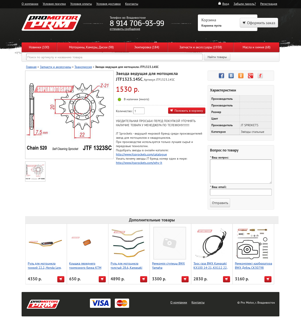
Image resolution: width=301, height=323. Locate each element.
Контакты (131, 4)
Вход (225, 4)
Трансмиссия (83, 67)
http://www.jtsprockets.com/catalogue (141, 154)
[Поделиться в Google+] (250, 75)
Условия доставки (108, 4)
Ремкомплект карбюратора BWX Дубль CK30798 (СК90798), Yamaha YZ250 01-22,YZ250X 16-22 (253, 269)
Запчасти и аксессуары (55, 67)
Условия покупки (54, 4)
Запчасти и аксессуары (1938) (200, 47)
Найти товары (217, 57)
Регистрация (268, 4)
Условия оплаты (81, 4)
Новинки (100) (39, 47)
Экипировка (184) (146, 47)
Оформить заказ (261, 22)
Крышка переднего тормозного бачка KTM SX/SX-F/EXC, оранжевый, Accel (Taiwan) (86, 269)
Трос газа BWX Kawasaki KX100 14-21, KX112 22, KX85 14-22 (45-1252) (210, 267)
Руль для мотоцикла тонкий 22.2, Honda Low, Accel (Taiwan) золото (44, 267)
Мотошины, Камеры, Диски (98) (91, 47)
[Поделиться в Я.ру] (260, 75)
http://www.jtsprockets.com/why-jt (139, 163)
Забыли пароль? (245, 4)
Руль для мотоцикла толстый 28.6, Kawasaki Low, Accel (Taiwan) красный (126, 269)
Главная (31, 67)
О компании (30, 4)
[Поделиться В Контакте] (231, 75)
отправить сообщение (125, 29)
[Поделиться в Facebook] (221, 75)
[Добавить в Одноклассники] (240, 75)
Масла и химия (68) (256, 47)
